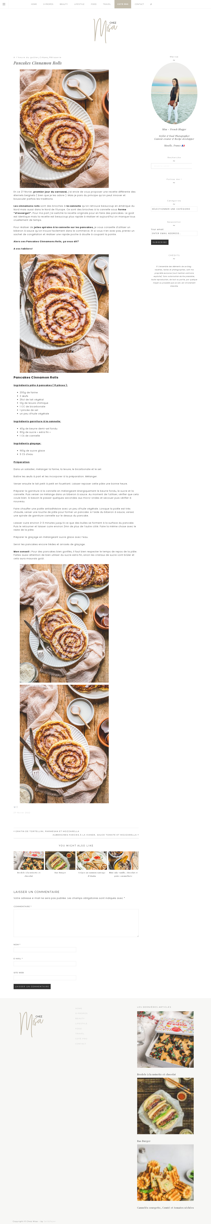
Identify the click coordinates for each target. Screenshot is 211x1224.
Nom (17, 944)
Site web (19, 972)
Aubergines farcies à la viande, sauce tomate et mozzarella (95, 835)
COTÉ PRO (81, 1038)
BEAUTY (80, 1018)
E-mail (18, 958)
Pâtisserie (55, 57)
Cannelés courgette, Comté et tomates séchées (165, 1207)
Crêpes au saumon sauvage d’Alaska (92, 874)
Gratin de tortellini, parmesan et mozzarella (47, 831)
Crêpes (44, 57)
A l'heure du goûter (26, 57)
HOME (78, 1008)
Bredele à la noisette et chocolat (28, 874)
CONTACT (80, 1044)
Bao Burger (144, 1141)
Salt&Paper (50, 1221)
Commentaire (23, 906)
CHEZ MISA (105, 29)
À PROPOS (81, 1013)
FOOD (78, 1028)
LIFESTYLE (81, 1023)
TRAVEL (79, 1033)
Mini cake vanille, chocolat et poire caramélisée (123, 874)
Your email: (157, 229)
